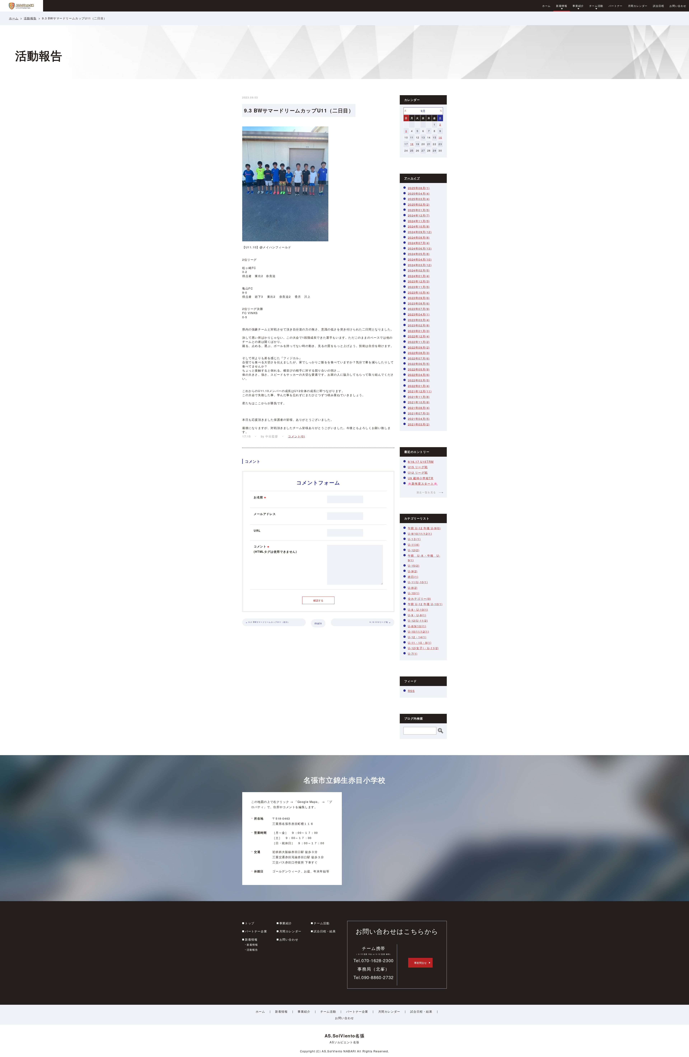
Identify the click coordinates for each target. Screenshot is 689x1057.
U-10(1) (414, 593)
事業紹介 (285, 923)
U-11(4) (414, 545)
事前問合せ (420, 963)
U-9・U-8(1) (417, 615)
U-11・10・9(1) (420, 643)
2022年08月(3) (419, 353)
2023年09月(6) (419, 298)
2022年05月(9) (419, 369)
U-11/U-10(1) (418, 582)
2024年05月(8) (419, 254)
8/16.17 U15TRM (421, 462)
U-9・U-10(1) (418, 610)
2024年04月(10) (420, 259)
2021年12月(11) (420, 391)
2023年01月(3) (419, 331)
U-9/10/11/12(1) (420, 534)
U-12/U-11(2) (418, 620)
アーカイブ (412, 178)
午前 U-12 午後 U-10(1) (425, 604)
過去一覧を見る (426, 492)
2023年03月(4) (419, 320)
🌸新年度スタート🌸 (423, 483)
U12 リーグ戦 (418, 472)
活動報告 (30, 18)
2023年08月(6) (419, 303)
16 (440, 137)
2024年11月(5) (419, 221)
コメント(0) (296, 436)
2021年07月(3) (419, 413)
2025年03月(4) (419, 199)
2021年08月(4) (419, 408)
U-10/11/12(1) (418, 631)
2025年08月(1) (419, 188)
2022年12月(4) (419, 336)
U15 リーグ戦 (418, 467)
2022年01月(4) (419, 386)
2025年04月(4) (419, 193)
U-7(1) (413, 654)
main (318, 623)
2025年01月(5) (419, 210)
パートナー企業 (256, 931)
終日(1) (413, 577)
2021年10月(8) (419, 402)
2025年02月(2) (419, 204)
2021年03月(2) (419, 424)
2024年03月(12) (420, 265)
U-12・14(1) (417, 637)
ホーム (13, 18)
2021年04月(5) (419, 419)
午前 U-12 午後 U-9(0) (424, 528)
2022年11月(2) (419, 342)
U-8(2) (413, 588)
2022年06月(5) (419, 364)
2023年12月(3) (419, 281)
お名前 (260, 497)
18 (412, 144)
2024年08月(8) (419, 237)
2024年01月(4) (419, 276)
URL (257, 530)
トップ (249, 923)
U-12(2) (414, 550)
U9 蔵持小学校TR (420, 478)
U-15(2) (414, 566)
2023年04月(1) (419, 314)
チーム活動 (321, 923)
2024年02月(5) (419, 270)
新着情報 (251, 939)
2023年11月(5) (419, 287)
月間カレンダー (290, 931)
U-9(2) (413, 571)
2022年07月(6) (419, 358)
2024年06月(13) (420, 248)
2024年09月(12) (420, 232)
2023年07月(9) (419, 309)
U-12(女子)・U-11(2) (423, 648)
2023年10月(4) (419, 292)
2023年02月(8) (419, 325)
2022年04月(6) (419, 375)
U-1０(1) (414, 539)
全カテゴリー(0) (419, 599)
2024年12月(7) (419, 215)
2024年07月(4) (419, 243)
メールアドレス (265, 514)
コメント (275, 549)
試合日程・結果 (325, 931)
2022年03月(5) (419, 380)
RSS (411, 691)
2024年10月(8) (419, 226)
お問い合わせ (288, 939)
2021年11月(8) (419, 397)
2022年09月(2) (419, 347)
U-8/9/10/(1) (417, 626)
